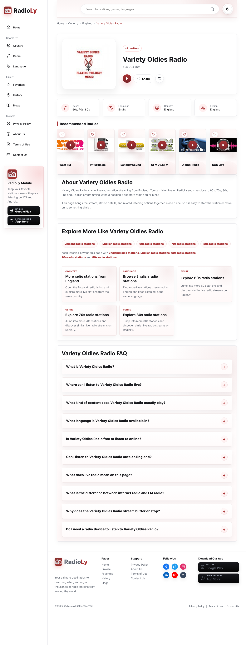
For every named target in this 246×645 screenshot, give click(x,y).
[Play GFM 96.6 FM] (162, 145)
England (87, 23)
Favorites (107, 573)
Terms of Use (139, 573)
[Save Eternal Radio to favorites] (184, 134)
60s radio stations (151, 243)
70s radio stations (183, 243)
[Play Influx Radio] (101, 145)
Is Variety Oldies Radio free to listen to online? (103, 439)
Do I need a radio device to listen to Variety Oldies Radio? (112, 529)
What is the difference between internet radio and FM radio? (115, 493)
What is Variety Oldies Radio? (90, 367)
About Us (136, 569)
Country (73, 23)
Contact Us (138, 578)
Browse (106, 569)
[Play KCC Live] (223, 145)
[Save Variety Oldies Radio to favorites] (159, 78)
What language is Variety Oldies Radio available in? (107, 421)
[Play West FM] (70, 145)
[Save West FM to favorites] (62, 134)
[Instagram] (183, 567)
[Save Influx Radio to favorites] (93, 134)
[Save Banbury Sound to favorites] (123, 134)
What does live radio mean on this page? (99, 475)
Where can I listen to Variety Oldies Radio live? (104, 385)
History (105, 578)
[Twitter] (175, 567)
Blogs (104, 582)
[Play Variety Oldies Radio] (127, 78)
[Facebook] (166, 567)
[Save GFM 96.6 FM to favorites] (154, 134)
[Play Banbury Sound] (131, 145)
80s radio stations (215, 243)
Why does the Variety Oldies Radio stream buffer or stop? (113, 511)
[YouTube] (175, 575)
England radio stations (80, 243)
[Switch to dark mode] (228, 9)
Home (60, 23)
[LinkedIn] (166, 575)
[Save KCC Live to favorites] (215, 134)
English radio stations (117, 243)
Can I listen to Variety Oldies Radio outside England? (109, 457)
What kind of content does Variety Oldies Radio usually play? (115, 403)
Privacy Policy (140, 564)
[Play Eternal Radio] (192, 145)
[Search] (212, 9)
